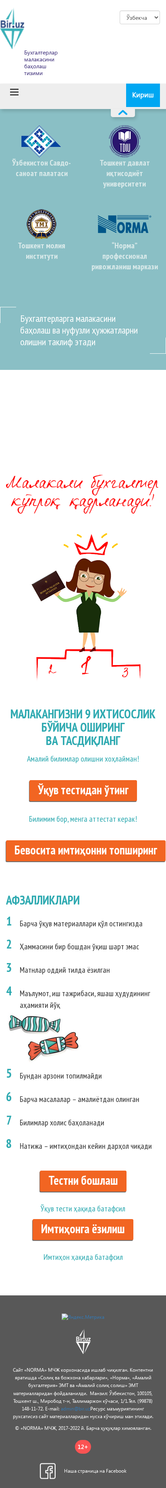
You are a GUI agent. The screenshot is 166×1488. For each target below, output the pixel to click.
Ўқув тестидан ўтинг (83, 790)
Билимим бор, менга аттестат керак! (83, 819)
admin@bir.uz (75, 1409)
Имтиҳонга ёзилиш (83, 1228)
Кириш (143, 94)
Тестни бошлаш (83, 1180)
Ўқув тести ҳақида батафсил (83, 1208)
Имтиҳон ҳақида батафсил (83, 1257)
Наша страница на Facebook (95, 1471)
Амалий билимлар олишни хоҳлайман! (83, 758)
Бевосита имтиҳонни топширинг (86, 850)
